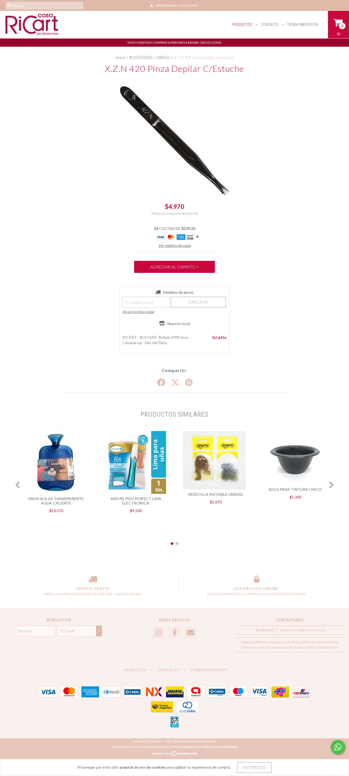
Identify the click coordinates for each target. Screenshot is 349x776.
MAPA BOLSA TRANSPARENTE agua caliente (56, 500)
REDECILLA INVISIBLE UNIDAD (215, 494)
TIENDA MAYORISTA (302, 24)
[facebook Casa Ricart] (174, 633)
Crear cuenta (165, 5)
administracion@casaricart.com (302, 630)
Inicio (120, 57)
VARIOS (164, 57)
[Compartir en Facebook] (161, 383)
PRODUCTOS (242, 24)
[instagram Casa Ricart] (158, 633)
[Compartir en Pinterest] (188, 383)
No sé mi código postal (138, 312)
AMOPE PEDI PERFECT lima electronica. (135, 500)
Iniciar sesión (188, 5)
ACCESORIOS (141, 57)
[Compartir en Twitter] (175, 383)
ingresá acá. (191, 746)
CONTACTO (269, 24)
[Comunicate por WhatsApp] (338, 747)
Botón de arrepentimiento (220, 746)
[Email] (190, 633)
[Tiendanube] (174, 755)
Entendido (254, 767)
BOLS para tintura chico (295, 489)
